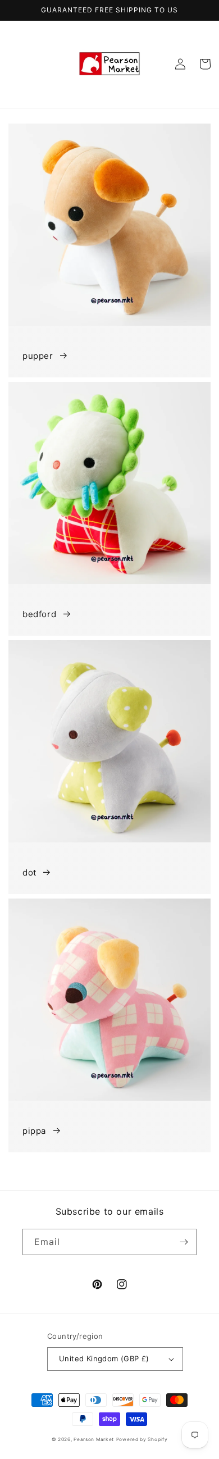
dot (29, 872)
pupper (37, 355)
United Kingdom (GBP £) (104, 1358)
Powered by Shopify (142, 1439)
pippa (34, 1130)
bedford (39, 614)
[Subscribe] (183, 1242)
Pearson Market (94, 1439)
